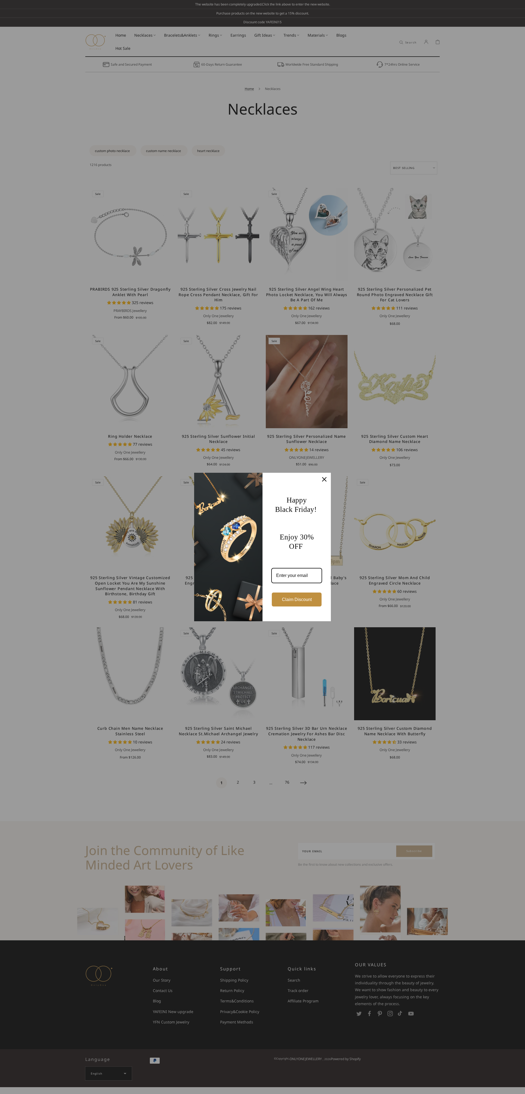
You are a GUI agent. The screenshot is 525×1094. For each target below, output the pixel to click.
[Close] (324, 479)
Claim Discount (297, 599)
